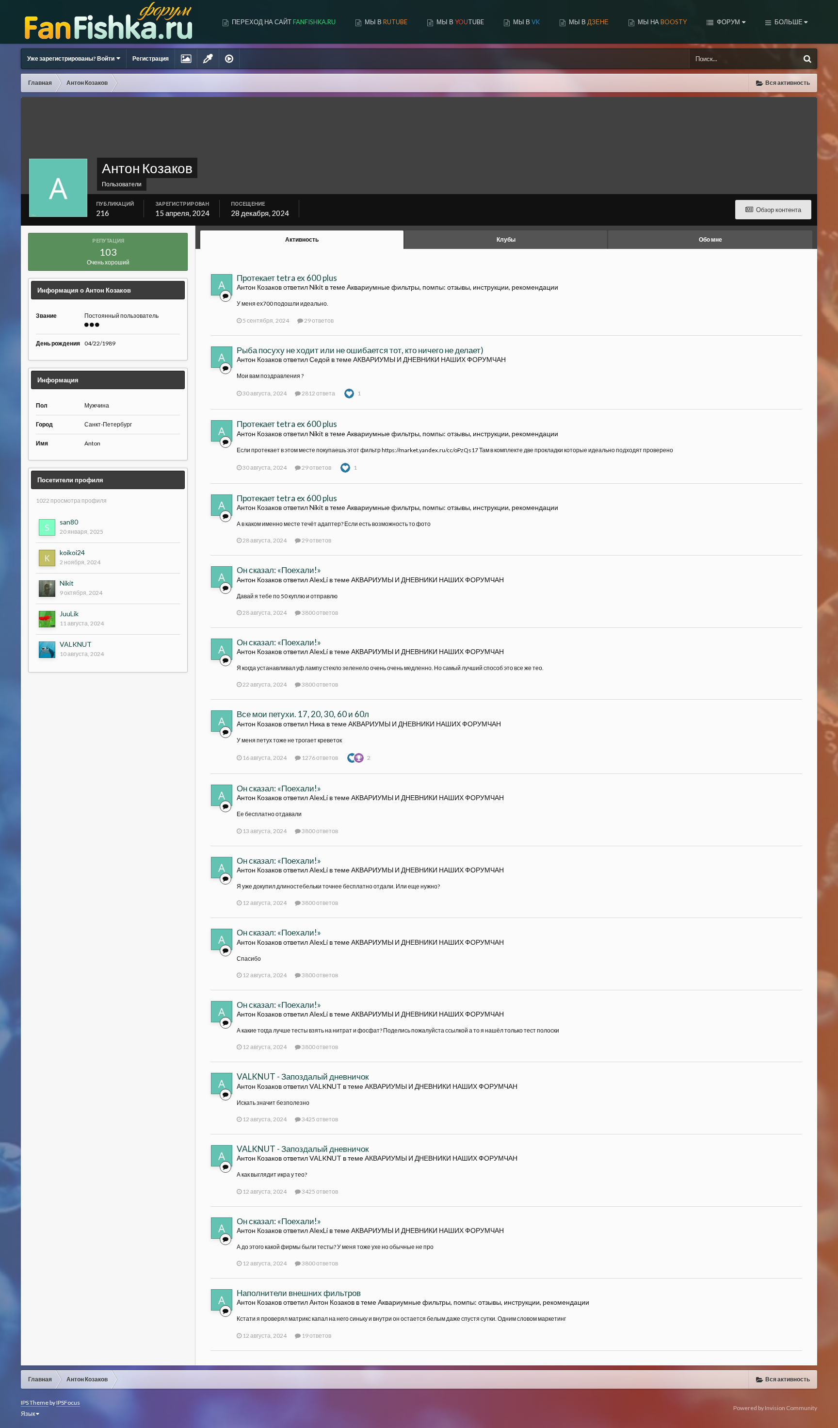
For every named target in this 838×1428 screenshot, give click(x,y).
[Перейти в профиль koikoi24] (47, 558)
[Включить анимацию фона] (229, 58)
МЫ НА (661, 22)
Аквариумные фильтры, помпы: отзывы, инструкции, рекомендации (452, 287)
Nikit (67, 583)
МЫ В (385, 22)
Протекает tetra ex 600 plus (287, 278)
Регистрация (150, 58)
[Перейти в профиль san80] (47, 527)
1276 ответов (319, 757)
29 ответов (318, 320)
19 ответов (316, 1335)
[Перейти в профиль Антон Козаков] (221, 284)
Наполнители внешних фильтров (299, 1293)
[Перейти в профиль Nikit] (47, 588)
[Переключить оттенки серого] (208, 58)
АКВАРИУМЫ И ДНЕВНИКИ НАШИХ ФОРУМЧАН (429, 359)
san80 (69, 522)
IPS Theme (34, 1402)
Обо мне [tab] (710, 239)
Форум (727, 22)
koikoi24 (72, 552)
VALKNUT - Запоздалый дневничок (303, 1076)
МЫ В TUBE (459, 22)
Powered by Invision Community (775, 1408)
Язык (28, 1413)
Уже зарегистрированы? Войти (71, 58)
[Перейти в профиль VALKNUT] (47, 649)
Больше (788, 22)
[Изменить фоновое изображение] (186, 58)
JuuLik (69, 613)
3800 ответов (319, 612)
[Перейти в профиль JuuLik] (47, 619)
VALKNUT (76, 644)
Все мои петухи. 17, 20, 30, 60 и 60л (303, 714)
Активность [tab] (302, 239)
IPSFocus (68, 1402)
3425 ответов (319, 1119)
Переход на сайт (283, 22)
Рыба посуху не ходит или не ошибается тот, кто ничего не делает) (360, 350)
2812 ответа (318, 393)
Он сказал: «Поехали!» (279, 570)
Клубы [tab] (506, 239)
